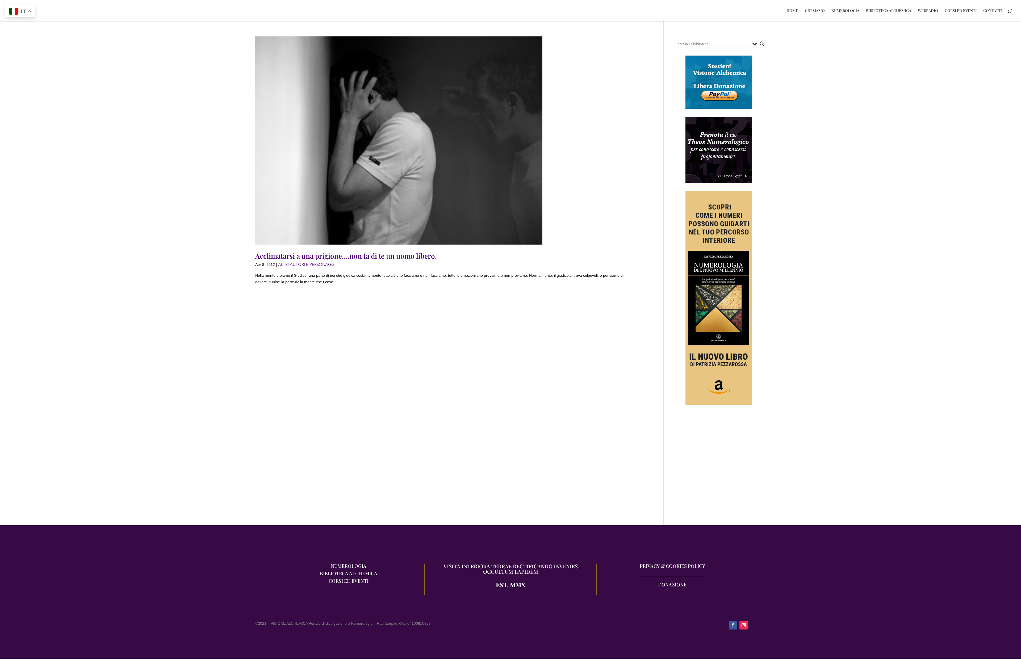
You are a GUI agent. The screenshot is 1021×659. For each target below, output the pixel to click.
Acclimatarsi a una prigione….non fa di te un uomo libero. (346, 256)
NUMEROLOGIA (845, 11)
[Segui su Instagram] (743, 625)
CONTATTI (992, 11)
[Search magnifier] (762, 44)
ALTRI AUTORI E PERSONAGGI (307, 264)
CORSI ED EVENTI (961, 11)
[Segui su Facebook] (733, 625)
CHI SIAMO (815, 11)
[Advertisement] (719, 467)
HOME (792, 11)
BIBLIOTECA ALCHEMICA (888, 11)
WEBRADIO (928, 11)
